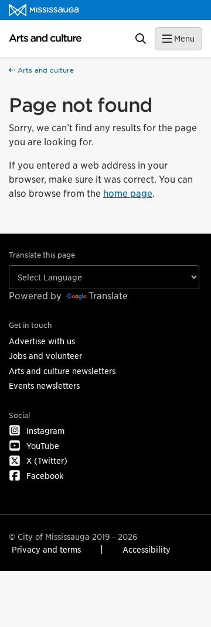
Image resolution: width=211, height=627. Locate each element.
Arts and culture (44, 70)
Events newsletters (44, 385)
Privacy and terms (46, 549)
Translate (108, 295)
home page (127, 193)
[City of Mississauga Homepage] (44, 10)
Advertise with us (42, 341)
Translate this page (42, 255)
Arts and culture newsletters (62, 371)
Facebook (44, 476)
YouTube (42, 446)
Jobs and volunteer (45, 356)
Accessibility (146, 549)
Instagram (45, 431)
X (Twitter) (46, 460)
